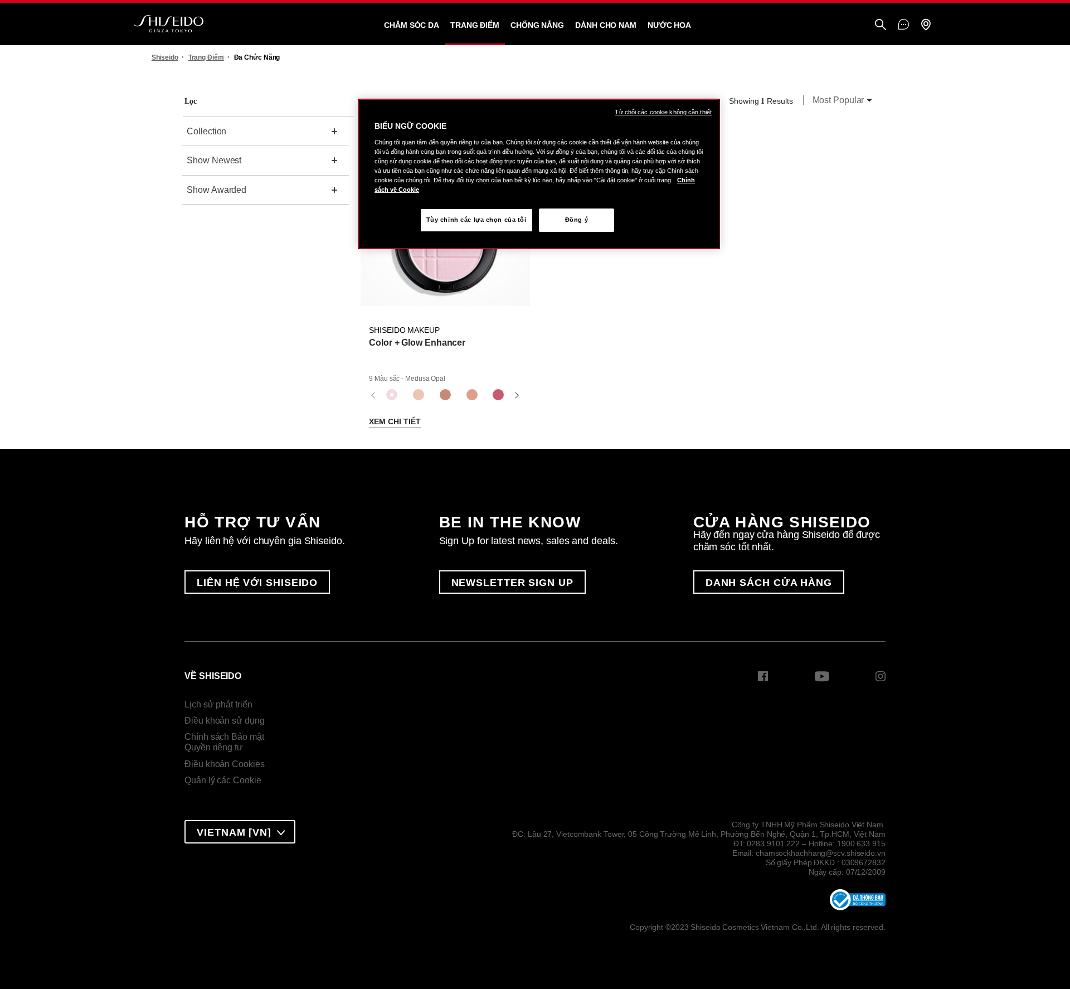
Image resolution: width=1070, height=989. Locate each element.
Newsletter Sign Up (512, 582)
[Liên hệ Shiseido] (903, 25)
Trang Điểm (474, 25)
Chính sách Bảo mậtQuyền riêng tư (224, 742)
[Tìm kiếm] (880, 25)
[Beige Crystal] (418, 395)
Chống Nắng (537, 25)
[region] (539, 174)
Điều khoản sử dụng (224, 720)
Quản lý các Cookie (222, 780)
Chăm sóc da (411, 25)
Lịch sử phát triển (218, 704)
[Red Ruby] (498, 395)
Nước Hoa (669, 25)
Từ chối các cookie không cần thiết (663, 112)
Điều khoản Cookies (224, 764)
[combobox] (839, 101)
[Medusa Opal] (391, 395)
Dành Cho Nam (605, 25)
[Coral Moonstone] (472, 395)
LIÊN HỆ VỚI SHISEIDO (257, 582)
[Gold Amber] (445, 395)
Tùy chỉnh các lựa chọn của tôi (476, 219)
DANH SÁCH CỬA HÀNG (769, 582)
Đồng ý (576, 219)
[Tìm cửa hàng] (925, 25)
